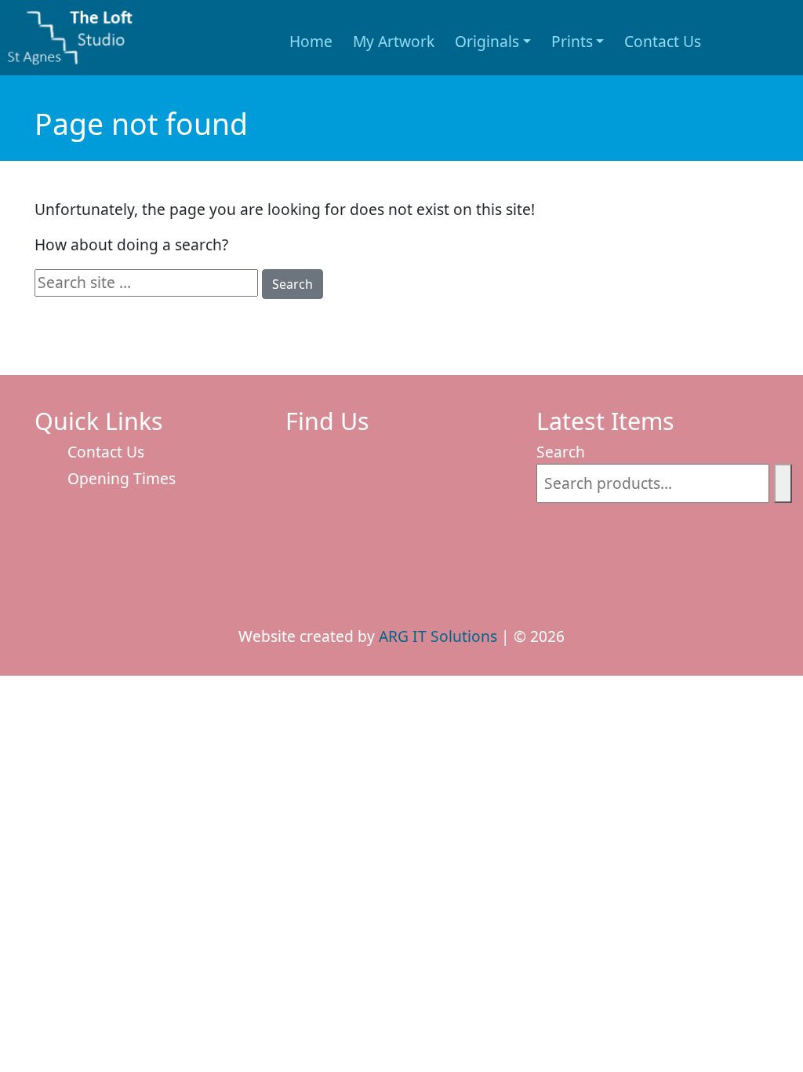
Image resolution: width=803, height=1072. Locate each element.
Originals (487, 41)
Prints (572, 41)
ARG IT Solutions (438, 636)
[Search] (783, 484)
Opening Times (121, 478)
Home (310, 41)
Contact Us (662, 41)
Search (292, 284)
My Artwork (393, 41)
